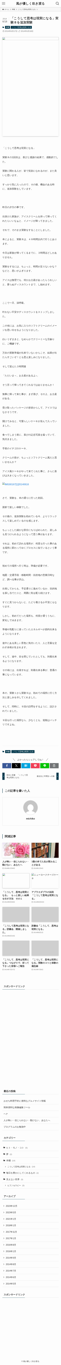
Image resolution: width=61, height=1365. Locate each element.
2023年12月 (11, 1206)
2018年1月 (11, 1225)
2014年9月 (11, 1258)
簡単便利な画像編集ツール (17, 1107)
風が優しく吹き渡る (30, 3)
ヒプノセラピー (15, 1185)
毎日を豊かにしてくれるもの (22, 1173)
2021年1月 (11, 1219)
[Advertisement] (14, 1037)
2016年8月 (11, 1245)
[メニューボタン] (3, 3)
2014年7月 (11, 1271)
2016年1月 (11, 1251)
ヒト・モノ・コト (17, 1148)
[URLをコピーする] (54, 765)
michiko (30, 818)
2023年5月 (11, 1212)
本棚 (7, 27)
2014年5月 (11, 1284)
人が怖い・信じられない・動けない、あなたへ (27, 1120)
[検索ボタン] (57, 3)
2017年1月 (11, 1238)
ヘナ (6, 1114)
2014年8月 (11, 1264)
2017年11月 (11, 1232)
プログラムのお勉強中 (15, 1127)
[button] (6, 765)
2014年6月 (11, 1277)
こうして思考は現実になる (21, 27)
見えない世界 (14, 1179)
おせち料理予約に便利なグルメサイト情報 (25, 1101)
